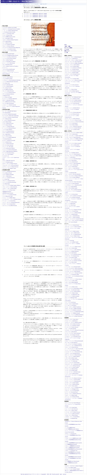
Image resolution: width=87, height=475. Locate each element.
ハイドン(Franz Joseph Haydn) (8, 53)
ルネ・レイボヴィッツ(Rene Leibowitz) (72, 217)
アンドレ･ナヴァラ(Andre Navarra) (71, 327)
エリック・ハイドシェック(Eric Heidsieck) (73, 249)
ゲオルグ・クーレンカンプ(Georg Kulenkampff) (74, 340)
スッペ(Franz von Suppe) (7, 97)
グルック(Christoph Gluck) (7, 64)
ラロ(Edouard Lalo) (6, 95)
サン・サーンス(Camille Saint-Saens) (9, 111)
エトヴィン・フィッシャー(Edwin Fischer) (73, 246)
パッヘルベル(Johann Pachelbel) (8, 44)
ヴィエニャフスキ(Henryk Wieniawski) (9, 149)
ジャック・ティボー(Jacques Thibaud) (72, 350)
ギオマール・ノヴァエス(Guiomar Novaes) (73, 254)
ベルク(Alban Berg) (6, 183)
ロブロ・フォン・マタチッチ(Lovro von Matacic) (74, 220)
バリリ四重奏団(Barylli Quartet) (71, 444)
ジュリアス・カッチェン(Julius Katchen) (72, 271)
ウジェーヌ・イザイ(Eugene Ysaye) (9, 168)
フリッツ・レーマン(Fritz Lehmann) (72, 84)
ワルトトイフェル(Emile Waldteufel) (9, 137)
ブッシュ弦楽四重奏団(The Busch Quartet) (73, 456)
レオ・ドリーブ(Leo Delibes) (7, 154)
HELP (65, 44)
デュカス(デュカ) (5, 155)
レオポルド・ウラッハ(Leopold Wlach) (72, 416)
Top (39, 6)
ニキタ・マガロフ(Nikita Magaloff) (71, 282)
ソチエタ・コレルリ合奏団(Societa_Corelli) (73, 438)
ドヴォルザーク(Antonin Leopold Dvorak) (10, 117)
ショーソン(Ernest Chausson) (8, 143)
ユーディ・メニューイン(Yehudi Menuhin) (73, 381)
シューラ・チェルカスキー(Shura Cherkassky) (73, 268)
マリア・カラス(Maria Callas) (70, 467)
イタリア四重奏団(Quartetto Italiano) (72, 429)
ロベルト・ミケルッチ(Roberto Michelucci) (73, 393)
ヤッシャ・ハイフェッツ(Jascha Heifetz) (72, 379)
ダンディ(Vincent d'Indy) (7, 135)
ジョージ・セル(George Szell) (70, 172)
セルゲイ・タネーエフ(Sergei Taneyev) (9, 163)
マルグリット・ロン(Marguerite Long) (72, 294)
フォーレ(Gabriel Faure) (7, 142)
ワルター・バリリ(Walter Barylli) (71, 395)
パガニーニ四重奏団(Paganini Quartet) (72, 447)
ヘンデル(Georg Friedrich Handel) (8, 32)
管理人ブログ (66, 50)
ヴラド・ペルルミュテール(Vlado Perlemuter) (73, 316)
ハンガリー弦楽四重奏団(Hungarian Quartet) (73, 442)
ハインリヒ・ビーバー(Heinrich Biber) (9, 50)
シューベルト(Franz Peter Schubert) (9, 58)
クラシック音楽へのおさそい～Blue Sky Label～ (17, 1)
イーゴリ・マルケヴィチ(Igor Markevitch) (73, 137)
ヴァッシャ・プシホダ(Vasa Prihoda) (72, 396)
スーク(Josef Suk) (5, 179)
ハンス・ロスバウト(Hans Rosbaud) (72, 183)
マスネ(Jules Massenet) (6, 138)
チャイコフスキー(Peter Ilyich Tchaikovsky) (10, 115)
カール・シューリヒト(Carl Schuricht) (72, 103)
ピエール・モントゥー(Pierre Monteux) (72, 118)
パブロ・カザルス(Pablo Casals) (71, 188)
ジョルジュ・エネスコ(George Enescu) (72, 353)
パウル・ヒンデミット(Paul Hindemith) (9, 186)
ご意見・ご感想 (67, 46)
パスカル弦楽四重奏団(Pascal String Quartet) (73, 449)
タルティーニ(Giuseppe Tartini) (8, 33)
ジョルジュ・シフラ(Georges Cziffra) (72, 274)
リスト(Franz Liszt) (6, 83)
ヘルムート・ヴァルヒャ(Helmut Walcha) (72, 291)
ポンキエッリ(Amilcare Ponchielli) (8, 140)
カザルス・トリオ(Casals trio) (70, 433)
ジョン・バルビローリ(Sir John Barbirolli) (72, 174)
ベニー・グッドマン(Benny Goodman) (72, 413)
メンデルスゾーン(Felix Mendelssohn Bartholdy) (11, 80)
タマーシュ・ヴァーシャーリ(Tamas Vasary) (73, 279)
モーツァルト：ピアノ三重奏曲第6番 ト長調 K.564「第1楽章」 (35, 13)
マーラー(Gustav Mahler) (7, 124)
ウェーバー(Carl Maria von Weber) (8, 61)
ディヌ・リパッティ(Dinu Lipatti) (71, 280)
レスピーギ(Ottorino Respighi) (8, 174)
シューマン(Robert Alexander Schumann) (10, 81)
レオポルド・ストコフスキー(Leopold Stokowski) (74, 218)
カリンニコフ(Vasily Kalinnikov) (8, 131)
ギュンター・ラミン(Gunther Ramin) (72, 69)
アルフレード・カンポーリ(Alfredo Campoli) (73, 322)
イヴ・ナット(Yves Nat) (69, 240)
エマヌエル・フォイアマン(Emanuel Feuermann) (74, 330)
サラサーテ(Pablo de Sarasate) (8, 132)
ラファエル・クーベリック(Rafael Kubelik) (73, 212)
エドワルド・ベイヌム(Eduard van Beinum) (73, 67)
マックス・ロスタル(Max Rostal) (71, 370)
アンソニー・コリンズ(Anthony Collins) (72, 98)
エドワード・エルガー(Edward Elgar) (72, 66)
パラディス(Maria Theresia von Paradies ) (10, 66)
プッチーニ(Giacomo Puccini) (7, 123)
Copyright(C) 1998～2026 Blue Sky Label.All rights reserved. (53, 474)
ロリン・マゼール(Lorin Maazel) (71, 222)
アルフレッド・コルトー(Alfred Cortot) (72, 232)
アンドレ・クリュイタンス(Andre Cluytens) (73, 100)
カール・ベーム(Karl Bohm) (70, 157)
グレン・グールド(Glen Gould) (71, 262)
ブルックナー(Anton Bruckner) (8, 90)
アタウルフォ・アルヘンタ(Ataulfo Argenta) (73, 57)
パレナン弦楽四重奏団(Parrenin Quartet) (72, 452)
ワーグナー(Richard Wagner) (7, 86)
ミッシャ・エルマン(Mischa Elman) (71, 373)
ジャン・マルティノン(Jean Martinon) (72, 168)
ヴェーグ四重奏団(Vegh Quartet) (71, 462)
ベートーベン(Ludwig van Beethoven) (9, 56)
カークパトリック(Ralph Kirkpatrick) (72, 251)
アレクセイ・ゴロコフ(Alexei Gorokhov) (72, 323)
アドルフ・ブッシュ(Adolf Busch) (71, 58)
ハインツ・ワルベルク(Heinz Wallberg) (72, 177)
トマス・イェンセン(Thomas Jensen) (72, 114)
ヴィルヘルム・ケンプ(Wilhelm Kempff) (72, 313)
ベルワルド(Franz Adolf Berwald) (8, 69)
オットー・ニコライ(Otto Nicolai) (8, 63)
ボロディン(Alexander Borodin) (8, 100)
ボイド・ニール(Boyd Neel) (70, 203)
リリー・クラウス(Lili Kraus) (70, 302)
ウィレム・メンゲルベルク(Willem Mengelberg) (74, 63)
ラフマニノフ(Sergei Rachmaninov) (9, 171)
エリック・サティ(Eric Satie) (7, 146)
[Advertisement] (11, 15)
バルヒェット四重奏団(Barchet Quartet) (72, 445)
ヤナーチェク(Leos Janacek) (7, 145)
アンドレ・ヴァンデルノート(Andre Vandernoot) (74, 135)
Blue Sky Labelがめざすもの (26, 474)
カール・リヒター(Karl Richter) (71, 160)
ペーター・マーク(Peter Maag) (71, 201)
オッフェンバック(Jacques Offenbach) (9, 98)
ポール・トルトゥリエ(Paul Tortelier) (72, 367)
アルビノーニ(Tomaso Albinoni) (8, 46)
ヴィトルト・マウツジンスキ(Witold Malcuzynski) (74, 311)
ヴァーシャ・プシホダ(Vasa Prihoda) (9, 194)
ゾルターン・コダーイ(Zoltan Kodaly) (9, 188)
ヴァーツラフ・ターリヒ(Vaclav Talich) (72, 129)
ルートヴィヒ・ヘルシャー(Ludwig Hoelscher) (73, 387)
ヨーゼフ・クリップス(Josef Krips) (71, 211)
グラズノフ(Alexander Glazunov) (8, 160)
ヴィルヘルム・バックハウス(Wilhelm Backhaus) (74, 314)
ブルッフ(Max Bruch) (6, 134)
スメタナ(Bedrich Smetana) (7, 89)
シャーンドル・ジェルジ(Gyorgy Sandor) (72, 266)
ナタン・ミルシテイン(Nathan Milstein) (72, 356)
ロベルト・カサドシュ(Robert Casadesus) (73, 306)
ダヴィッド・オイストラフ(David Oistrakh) (73, 354)
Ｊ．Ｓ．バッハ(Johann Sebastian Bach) (10, 30)
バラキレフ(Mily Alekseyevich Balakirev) (9, 151)
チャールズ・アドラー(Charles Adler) (72, 78)
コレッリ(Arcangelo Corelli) (7, 38)
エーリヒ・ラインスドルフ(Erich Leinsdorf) (73, 143)
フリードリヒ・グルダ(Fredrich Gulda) (72, 289)
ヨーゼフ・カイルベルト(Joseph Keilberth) (73, 127)
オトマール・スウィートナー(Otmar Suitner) (73, 155)
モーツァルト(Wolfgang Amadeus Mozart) (10, 55)
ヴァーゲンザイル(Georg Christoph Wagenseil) (11, 47)
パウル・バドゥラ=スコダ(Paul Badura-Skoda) (74, 288)
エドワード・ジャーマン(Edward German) (10, 166)
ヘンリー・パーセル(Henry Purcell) (9, 49)
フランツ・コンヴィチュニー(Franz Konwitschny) (74, 121)
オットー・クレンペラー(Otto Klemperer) (72, 154)
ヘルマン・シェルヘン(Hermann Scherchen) (73, 126)
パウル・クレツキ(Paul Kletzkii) (71, 186)
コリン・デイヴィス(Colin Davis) (71, 166)
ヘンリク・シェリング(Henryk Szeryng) (72, 365)
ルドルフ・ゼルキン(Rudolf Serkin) (71, 303)
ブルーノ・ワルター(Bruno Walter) (71, 124)
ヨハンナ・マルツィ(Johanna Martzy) (72, 384)
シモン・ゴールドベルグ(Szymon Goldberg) (73, 344)
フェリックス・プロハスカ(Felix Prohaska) (73, 189)
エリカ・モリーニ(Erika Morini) (71, 331)
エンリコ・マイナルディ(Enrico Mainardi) (73, 333)
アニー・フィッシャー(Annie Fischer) (72, 225)
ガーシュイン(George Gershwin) (8, 177)
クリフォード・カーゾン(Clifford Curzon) (72, 259)
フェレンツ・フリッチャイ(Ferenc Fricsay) (73, 120)
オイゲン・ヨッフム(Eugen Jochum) (72, 152)
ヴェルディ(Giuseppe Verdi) (7, 84)
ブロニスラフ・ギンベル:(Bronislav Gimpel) (73, 364)
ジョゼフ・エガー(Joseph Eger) (71, 407)
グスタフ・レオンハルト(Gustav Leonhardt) (73, 260)
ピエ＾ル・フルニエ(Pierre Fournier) (72, 359)
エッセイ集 (66, 49)
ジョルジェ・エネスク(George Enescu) (72, 74)
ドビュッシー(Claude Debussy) (8, 126)
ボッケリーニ (4, 67)
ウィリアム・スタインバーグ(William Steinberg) (74, 138)
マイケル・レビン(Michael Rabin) (71, 368)
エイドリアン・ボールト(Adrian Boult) (72, 144)
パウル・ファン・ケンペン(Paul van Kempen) (73, 80)
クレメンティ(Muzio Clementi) (8, 70)
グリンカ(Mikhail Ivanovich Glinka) (8, 101)
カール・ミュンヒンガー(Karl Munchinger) (73, 158)
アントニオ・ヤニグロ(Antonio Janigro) (72, 325)
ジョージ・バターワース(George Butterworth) (11, 202)
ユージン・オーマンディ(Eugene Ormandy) (73, 209)
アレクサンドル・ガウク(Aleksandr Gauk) (73, 97)
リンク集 (66, 52)
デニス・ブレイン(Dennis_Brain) (71, 410)
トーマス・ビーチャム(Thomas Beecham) (73, 112)
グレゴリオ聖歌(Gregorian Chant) (8, 36)
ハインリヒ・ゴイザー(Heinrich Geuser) (72, 412)
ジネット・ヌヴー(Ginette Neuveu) (71, 347)
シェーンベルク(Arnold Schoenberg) (9, 182)
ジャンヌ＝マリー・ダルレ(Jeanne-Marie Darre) (74, 269)
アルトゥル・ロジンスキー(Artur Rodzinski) (73, 61)
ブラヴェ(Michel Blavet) (6, 41)
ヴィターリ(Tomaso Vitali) (7, 35)
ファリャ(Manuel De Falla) (7, 196)
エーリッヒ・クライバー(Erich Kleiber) (72, 64)
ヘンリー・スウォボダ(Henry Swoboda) (72, 197)
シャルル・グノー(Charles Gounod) (9, 104)
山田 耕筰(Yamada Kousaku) (7, 193)
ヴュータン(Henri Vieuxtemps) (8, 103)
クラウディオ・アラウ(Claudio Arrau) (72, 255)
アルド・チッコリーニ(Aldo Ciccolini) (72, 231)
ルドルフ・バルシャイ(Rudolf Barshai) (72, 215)
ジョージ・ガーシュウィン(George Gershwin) (73, 272)
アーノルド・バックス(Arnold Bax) (8, 200)
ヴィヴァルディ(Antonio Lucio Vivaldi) (9, 27)
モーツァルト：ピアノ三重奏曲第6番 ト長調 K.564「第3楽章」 (35, 16)
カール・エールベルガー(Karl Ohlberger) (72, 402)
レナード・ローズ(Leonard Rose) (71, 392)
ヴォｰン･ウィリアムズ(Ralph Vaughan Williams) (11, 185)
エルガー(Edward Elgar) (6, 121)
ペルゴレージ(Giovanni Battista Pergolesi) (10, 39)
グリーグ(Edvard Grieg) (6, 118)
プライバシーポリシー (36, 474)
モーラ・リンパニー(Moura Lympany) (72, 296)
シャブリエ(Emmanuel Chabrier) (8, 148)
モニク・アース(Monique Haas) (71, 297)
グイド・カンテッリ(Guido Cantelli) (71, 72)
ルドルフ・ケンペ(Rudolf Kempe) (71, 214)
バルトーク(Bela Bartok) (6, 176)
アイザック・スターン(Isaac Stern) (71, 319)
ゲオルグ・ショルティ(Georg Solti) (71, 164)
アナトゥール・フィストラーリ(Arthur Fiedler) (73, 132)
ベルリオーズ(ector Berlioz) (7, 76)
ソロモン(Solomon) (68, 277)
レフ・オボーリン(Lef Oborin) (70, 305)
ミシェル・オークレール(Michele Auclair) (72, 371)
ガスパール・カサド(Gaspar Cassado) (72, 334)
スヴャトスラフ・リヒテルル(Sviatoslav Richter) (74, 276)
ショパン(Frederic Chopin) (7, 78)
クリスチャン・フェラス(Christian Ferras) (73, 336)
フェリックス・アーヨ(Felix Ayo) (71, 361)
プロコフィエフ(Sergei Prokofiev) (8, 180)
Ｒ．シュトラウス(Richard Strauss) (9, 128)
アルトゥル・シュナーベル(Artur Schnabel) (73, 226)
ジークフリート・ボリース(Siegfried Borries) (73, 345)
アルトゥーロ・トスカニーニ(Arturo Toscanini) (73, 60)
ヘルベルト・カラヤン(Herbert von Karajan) (73, 195)
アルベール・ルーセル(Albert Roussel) (9, 205)
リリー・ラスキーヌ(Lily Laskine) (71, 385)
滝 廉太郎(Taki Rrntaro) (6, 191)
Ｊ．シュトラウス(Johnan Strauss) (9, 92)
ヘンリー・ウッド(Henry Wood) (71, 89)
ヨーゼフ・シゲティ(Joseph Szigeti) (72, 382)
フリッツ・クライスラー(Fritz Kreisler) (72, 362)
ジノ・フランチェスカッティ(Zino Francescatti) (74, 348)
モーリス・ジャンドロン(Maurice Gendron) (73, 378)
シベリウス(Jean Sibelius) (7, 129)
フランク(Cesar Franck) (6, 87)
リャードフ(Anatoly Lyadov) (7, 162)
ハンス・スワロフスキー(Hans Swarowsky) (73, 181)
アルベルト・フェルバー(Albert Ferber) (72, 235)
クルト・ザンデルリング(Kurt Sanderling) (73, 163)
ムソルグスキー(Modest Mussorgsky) (9, 114)
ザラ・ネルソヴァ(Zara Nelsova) (71, 342)
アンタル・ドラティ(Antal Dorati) (71, 134)
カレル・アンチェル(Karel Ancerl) (71, 161)
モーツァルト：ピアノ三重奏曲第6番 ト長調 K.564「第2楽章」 (35, 15)
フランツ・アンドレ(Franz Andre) (71, 194)
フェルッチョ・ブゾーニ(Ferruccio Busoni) (10, 165)
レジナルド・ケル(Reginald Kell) (71, 418)
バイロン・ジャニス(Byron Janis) (71, 286)
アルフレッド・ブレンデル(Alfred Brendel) (73, 234)
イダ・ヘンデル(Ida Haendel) (70, 328)
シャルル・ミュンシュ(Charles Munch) (72, 107)
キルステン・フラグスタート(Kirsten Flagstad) (74, 465)
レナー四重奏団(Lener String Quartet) (72, 461)
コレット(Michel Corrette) (7, 42)
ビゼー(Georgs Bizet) (6, 112)
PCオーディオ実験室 (68, 47)
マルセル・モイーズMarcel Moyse (71, 415)
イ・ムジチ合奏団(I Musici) (70, 427)
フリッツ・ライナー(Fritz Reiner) (71, 123)
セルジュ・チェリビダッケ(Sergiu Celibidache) (74, 175)
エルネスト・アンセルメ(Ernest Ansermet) (73, 101)
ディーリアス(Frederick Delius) (8, 152)
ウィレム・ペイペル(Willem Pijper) (8, 197)
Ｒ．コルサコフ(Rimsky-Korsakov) (8, 120)
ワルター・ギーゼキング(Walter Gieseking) (73, 308)
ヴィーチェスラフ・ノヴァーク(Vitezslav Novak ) (11, 199)
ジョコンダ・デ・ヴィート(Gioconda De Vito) (73, 351)
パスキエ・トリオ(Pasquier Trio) (71, 450)
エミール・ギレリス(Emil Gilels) (71, 248)
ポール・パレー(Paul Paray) (70, 205)
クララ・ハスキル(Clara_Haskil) (71, 257)
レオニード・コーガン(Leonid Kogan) (72, 390)
